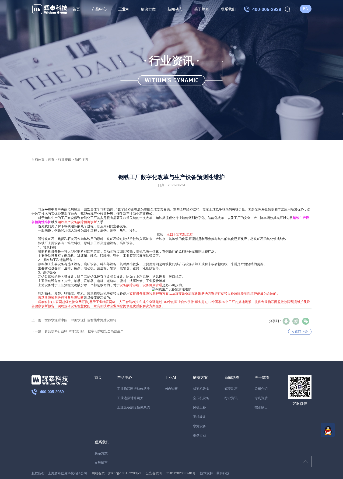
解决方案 (148, 9)
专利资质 (261, 398)
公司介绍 (261, 389)
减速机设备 (201, 389)
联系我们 (228, 9)
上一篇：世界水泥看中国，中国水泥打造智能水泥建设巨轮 (74, 320)
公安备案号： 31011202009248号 (170, 473)
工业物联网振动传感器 (133, 389)
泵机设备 (199, 417)
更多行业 (199, 435)
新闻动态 (175, 9)
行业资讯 (64, 159)
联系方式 (101, 453)
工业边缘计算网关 (130, 398)
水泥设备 (199, 426)
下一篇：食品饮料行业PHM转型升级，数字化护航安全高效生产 (78, 331)
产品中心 (99, 9)
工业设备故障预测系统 (133, 407)
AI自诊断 (171, 389)
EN (305, 9)
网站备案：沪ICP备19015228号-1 (116, 473)
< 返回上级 (300, 332)
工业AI (123, 9)
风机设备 (199, 407)
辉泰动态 (231, 389)
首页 (76, 9)
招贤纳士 (261, 407)
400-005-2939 (52, 392)
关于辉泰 (201, 9)
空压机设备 (201, 398)
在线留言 (101, 463)
